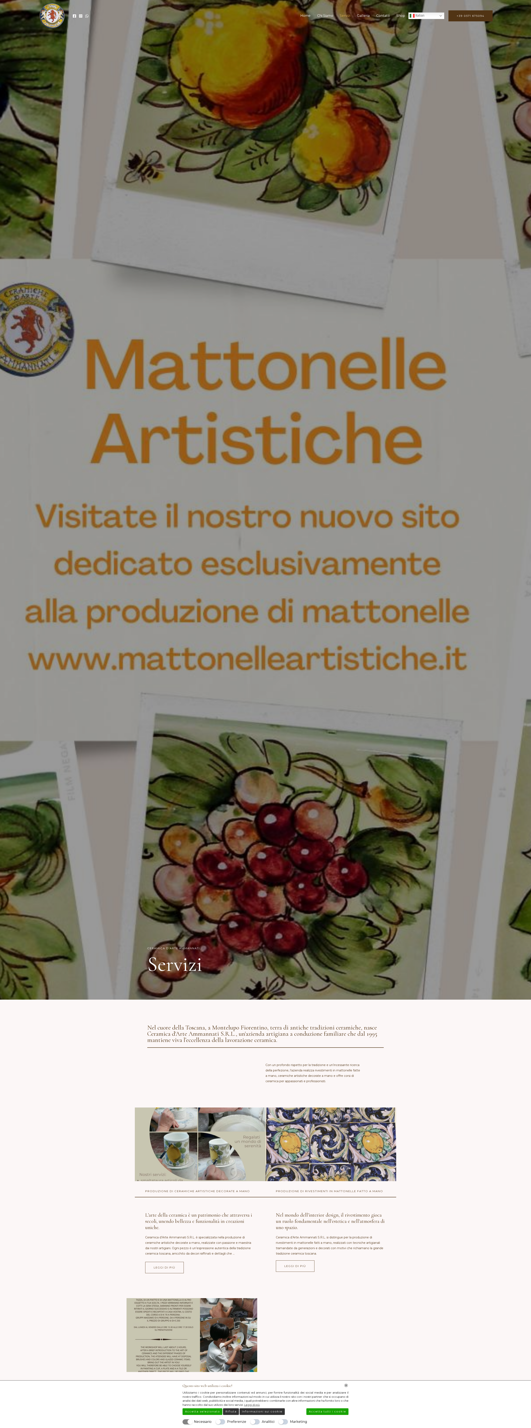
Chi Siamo (325, 16)
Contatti (383, 16)
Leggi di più (252, 1404)
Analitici (268, 1422)
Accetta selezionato (202, 1411)
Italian (419, 15)
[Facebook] (74, 16)
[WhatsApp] (87, 16)
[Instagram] (81, 16)
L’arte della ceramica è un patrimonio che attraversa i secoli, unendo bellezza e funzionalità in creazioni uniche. (198, 1221)
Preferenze (236, 1422)
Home (305, 16)
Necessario (203, 1422)
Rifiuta (231, 1411)
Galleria (363, 16)
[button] (470, 15)
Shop (400, 16)
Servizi (345, 16)
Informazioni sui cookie (262, 1411)
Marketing (298, 1422)
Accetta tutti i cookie (327, 1411)
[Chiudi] (346, 1385)
